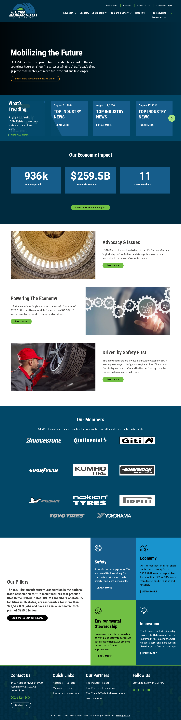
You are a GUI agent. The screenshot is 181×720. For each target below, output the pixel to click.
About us (58, 682)
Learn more (113, 265)
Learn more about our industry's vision (35, 78)
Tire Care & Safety (119, 12)
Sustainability (99, 12)
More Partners (94, 698)
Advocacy (68, 12)
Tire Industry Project (97, 682)
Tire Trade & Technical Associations (105, 693)
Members (58, 687)
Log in (69, 687)
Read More (105, 125)
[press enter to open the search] (170, 14)
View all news (19, 135)
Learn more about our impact (90, 207)
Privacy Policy (123, 715)
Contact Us (21, 705)
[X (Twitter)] (143, 689)
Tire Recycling (158, 12)
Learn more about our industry (27, 618)
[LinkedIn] (134, 689)
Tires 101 (140, 12)
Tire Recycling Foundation (100, 687)
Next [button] (171, 118)
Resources (157, 17)
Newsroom (111, 5)
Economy (84, 12)
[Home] (23, 11)
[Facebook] (138, 689)
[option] (69, 118)
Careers (127, 5)
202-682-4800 (20, 697)
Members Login (164, 5)
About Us (141, 5)
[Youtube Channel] (148, 689)
